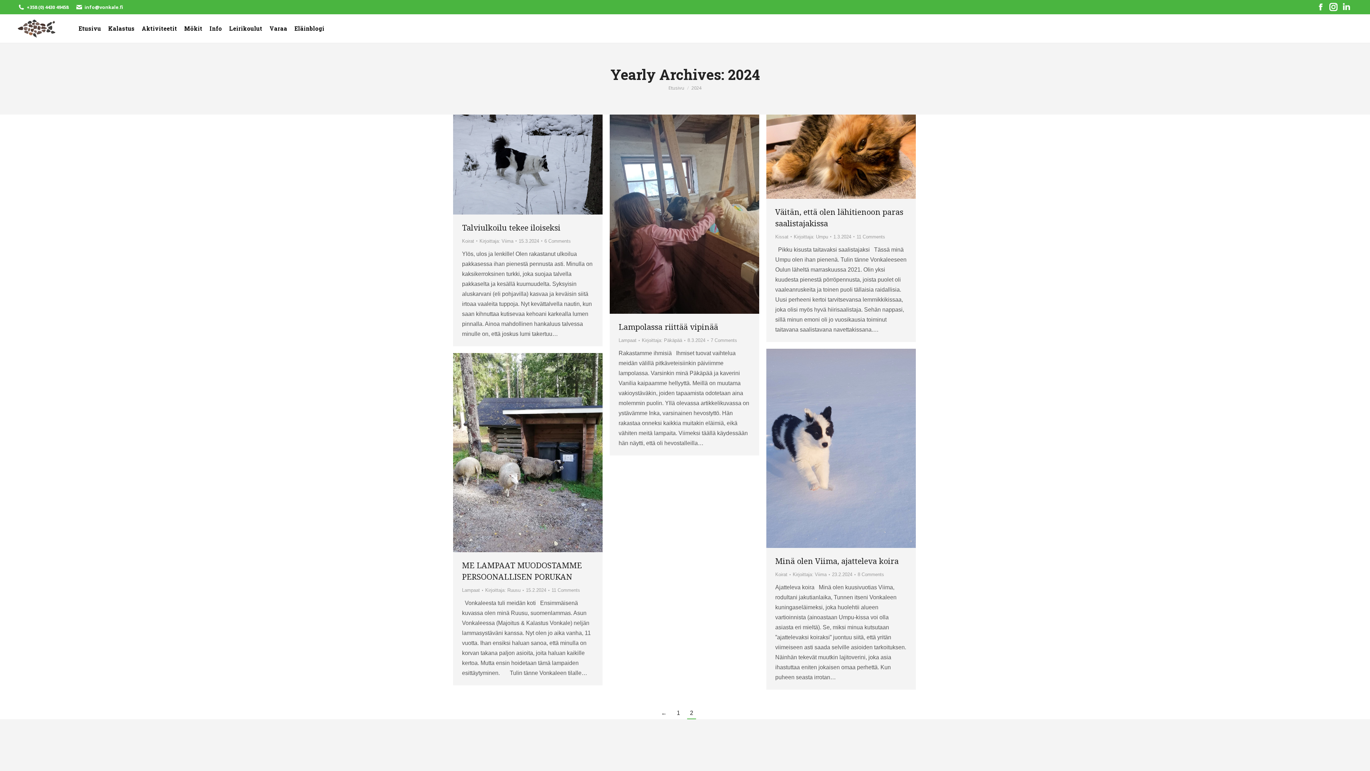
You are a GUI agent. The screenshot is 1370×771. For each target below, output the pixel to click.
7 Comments (724, 340)
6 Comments (557, 241)
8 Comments (871, 574)
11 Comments (871, 237)
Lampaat (627, 340)
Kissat (781, 237)
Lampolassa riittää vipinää (668, 326)
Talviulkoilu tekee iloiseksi (511, 227)
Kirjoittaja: (496, 241)
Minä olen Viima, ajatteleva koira (837, 560)
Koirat (468, 241)
